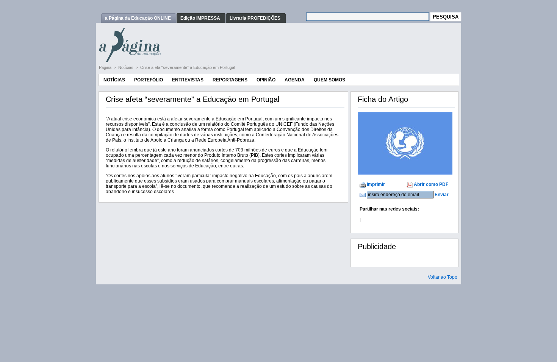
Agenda (295, 80)
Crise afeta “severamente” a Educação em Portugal (187, 67)
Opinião (266, 80)
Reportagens (230, 80)
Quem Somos (329, 80)
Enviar (442, 194)
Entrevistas (187, 80)
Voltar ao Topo (442, 277)
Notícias (126, 67)
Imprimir (376, 184)
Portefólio (148, 80)
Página (106, 67)
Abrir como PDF (431, 184)
